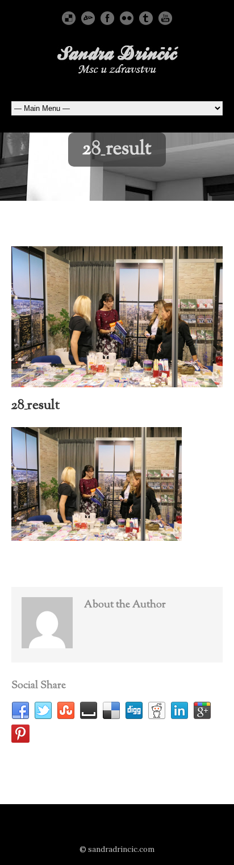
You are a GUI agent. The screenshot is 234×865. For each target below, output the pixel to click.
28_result (35, 405)
